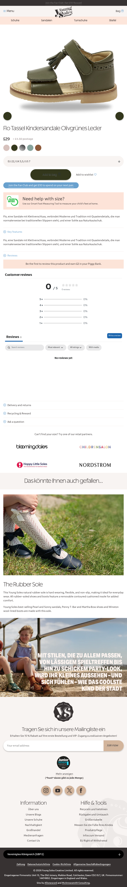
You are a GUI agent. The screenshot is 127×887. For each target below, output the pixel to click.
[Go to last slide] (7, 116)
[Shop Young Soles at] (32, 447)
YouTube (58, 790)
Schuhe (15, 20)
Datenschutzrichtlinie (38, 864)
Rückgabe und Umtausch (93, 814)
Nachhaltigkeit (33, 825)
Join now (112, 745)
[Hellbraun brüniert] (38, 148)
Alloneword (51, 883)
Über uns (33, 809)
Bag (118, 11)
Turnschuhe (80, 20)
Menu (10, 11)
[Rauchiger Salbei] (30, 148)
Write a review (114, 336)
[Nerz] (6, 148)
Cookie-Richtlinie (62, 864)
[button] (63, 299)
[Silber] (22, 148)
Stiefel (112, 20)
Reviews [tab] (13, 337)
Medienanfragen (33, 835)
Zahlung (21, 864)
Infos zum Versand (93, 835)
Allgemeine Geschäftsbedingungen (92, 864)
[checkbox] (94, 348)
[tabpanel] (63, 369)
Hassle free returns (47, 3)
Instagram (46, 790)
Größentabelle (93, 819)
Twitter (69, 790)
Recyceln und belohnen (93, 809)
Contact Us (33, 840)
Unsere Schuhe (33, 819)
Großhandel (33, 830)
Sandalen (46, 20)
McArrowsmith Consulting (76, 883)
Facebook (81, 790)
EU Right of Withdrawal (93, 840)
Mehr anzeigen (64, 774)
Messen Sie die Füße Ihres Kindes (93, 825)
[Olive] (14, 148)
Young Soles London (64, 12)
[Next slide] (119, 116)
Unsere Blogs (33, 814)
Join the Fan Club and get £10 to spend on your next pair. (41, 185)
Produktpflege (93, 830)
